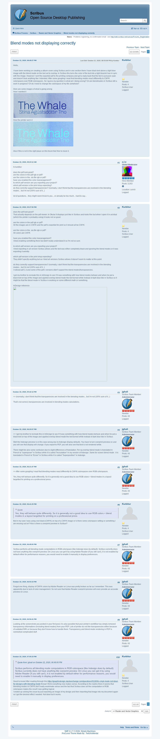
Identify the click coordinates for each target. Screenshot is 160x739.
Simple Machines (88, 731)
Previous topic (133, 47)
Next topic (145, 47)
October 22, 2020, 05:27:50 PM (24, 207)
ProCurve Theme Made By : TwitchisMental (80, 733)
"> (13, 727)
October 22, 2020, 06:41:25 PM (24, 504)
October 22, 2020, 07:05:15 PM (24, 656)
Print (14, 51)
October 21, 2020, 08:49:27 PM (24, 60)
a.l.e (124, 162)
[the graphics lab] (123, 187)
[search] (145, 21)
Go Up (136, 704)
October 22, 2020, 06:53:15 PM (24, 582)
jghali (125, 391)
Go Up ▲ (144, 727)
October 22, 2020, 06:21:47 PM (24, 467)
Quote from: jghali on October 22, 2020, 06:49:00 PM (40, 662)
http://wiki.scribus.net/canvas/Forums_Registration (130, 37)
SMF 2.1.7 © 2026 (72, 731)
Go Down (134, 52)
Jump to (108, 711)
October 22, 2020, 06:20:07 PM (24, 429)
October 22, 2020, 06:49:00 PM (24, 544)
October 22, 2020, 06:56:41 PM (24, 619)
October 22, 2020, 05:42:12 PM (24, 392)
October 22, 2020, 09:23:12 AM (24, 162)
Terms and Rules (132, 727)
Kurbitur (126, 60)
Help (122, 727)
